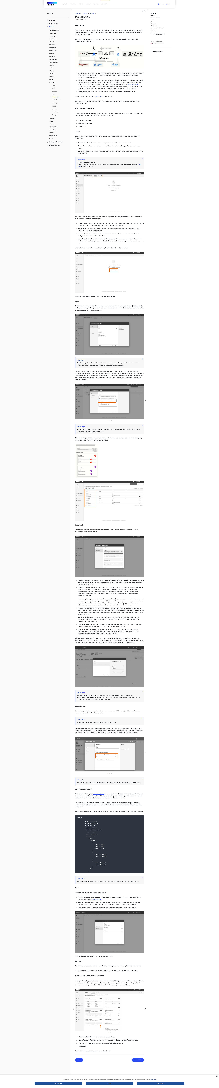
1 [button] (112, 1032)
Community (105, 4)
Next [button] (144, 400)
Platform (65, 4)
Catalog (73, 4)
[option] (109, 401)
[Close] (217, 1076)
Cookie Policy (153, 1079)
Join (168, 4)
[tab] (107, 420)
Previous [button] (74, 400)
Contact (88, 4)
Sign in (161, 4)
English (154, 43)
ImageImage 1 (109, 401)
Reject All (109, 1083)
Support (96, 4)
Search (50, 13)
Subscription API (133, 84)
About (81, 4)
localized (98, 96)
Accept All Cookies (58, 1083)
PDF (145, 11)
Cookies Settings (160, 1083)
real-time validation (98, 794)
